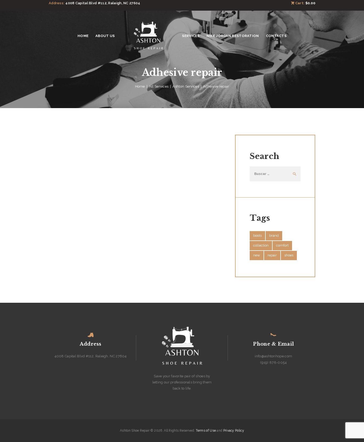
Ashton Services (185, 86)
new (256, 255)
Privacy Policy (233, 430)
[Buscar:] (275, 174)
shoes (288, 255)
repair (272, 255)
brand (274, 236)
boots (257, 236)
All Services (159, 86)
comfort (282, 245)
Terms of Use (206, 430)
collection (261, 245)
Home (140, 86)
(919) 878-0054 (273, 363)
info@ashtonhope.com (273, 356)
